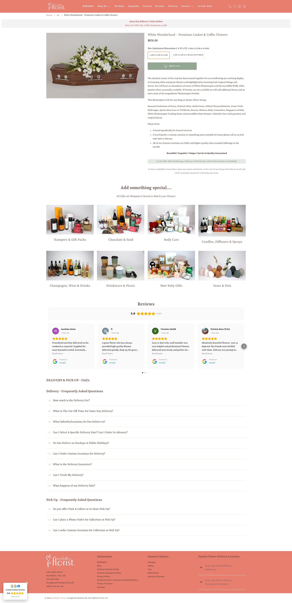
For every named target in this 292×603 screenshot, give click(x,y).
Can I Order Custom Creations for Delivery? (79, 453)
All (58, 15)
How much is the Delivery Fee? (71, 400)
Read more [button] (57, 353)
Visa (150, 569)
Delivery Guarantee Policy (109, 573)
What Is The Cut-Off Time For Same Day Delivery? (83, 411)
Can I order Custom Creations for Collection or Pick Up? (86, 530)
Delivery (173, 6)
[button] (48, 346)
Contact (185, 6)
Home (49, 15)
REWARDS (88, 6)
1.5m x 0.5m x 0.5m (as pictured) (188, 55)
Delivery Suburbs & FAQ (108, 569)
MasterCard (153, 573)
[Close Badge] (26, 583)
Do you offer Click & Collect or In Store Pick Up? (81, 509)
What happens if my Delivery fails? (74, 485)
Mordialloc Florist (58, 598)
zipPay (151, 566)
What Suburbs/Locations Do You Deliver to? (79, 421)
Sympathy (133, 6)
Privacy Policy (103, 576)
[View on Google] (55, 331)
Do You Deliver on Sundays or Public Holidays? (81, 443)
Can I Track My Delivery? (68, 475)
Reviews (159, 6)
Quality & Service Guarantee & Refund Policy (117, 580)
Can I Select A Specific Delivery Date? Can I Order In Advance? (90, 432)
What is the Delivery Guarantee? (72, 464)
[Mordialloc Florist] (56, 6)
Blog (99, 566)
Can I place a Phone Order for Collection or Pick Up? (84, 519)
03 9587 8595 (205, 6)
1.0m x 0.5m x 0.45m (159, 55)
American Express (156, 576)
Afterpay (152, 562)
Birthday (119, 6)
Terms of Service (105, 584)
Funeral (147, 6)
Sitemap (101, 587)
